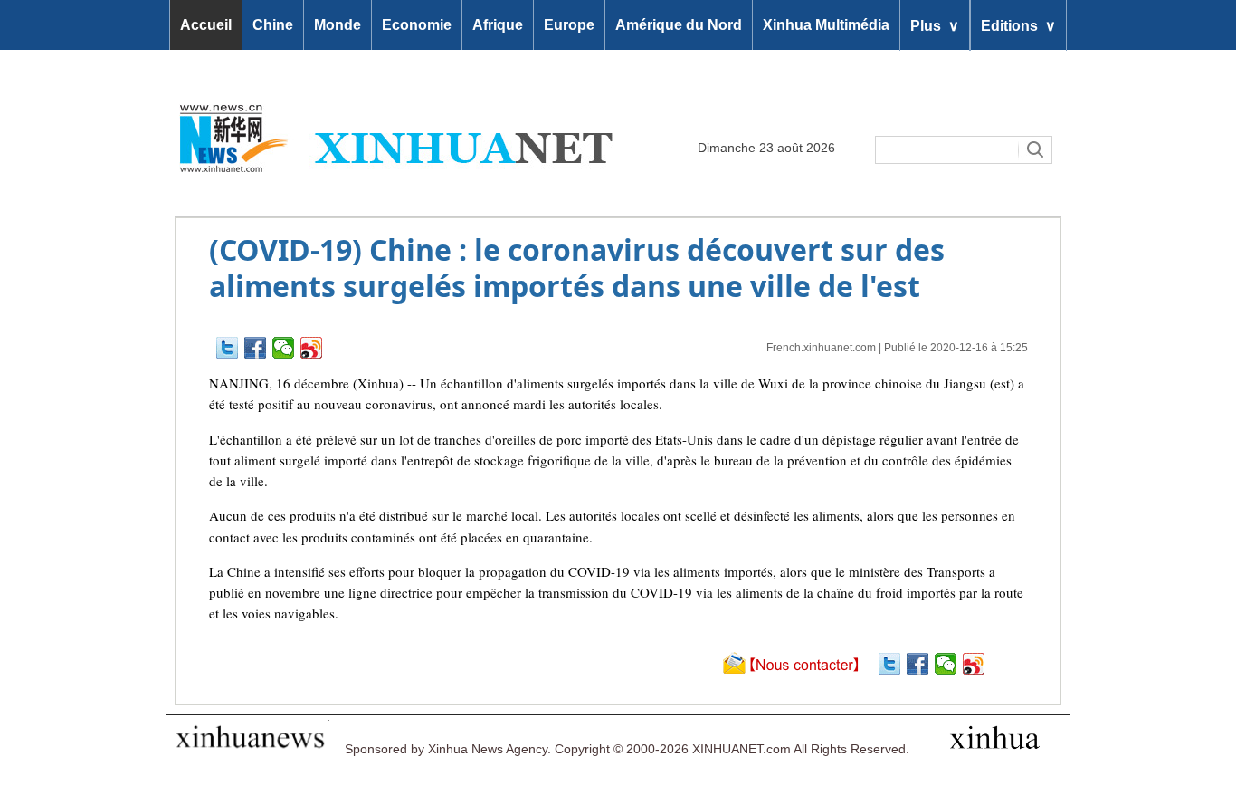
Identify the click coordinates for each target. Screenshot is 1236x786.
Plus (934, 24)
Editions (1018, 24)
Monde (337, 25)
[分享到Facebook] (255, 348)
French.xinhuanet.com (821, 347)
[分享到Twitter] (227, 348)
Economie (417, 25)
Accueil (206, 25)
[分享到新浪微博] (311, 348)
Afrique (497, 25)
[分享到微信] (283, 348)
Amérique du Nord (678, 25)
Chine (272, 25)
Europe (569, 25)
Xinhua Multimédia (826, 25)
